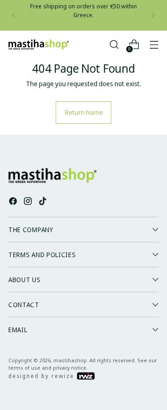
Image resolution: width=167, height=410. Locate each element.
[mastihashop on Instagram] (28, 202)
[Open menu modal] (153, 44)
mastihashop (70, 360)
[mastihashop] (38, 44)
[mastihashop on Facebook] (13, 202)
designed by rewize (42, 376)
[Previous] (14, 15)
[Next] (153, 15)
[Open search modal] (113, 44)
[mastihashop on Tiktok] (43, 202)
